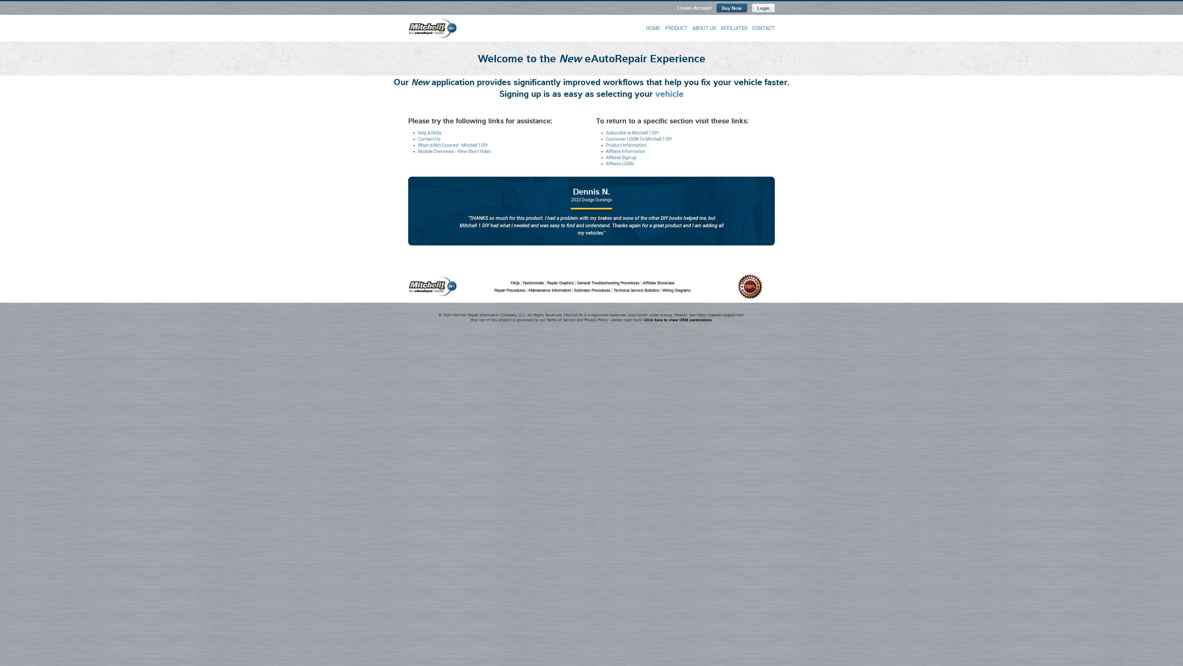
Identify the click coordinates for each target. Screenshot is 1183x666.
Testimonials (533, 283)
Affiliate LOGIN (620, 163)
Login (763, 7)
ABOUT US (704, 28)
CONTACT (763, 28)
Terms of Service (561, 320)
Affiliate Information (625, 151)
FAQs (515, 283)
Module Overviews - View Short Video (454, 151)
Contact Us (429, 139)
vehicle (669, 93)
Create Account (694, 7)
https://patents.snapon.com (720, 315)
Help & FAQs (429, 132)
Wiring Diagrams (676, 290)
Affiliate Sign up (621, 157)
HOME (653, 28)
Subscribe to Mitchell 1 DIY (632, 132)
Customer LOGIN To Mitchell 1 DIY (639, 139)
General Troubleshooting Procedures (608, 283)
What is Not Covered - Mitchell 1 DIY (453, 145)
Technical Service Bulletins (636, 290)
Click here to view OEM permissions (678, 319)
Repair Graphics (560, 283)
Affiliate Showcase (658, 283)
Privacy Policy (596, 320)
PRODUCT (676, 28)
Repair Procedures (510, 290)
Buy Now (732, 7)
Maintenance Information (550, 290)
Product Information (626, 145)
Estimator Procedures (592, 290)
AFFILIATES (734, 28)
